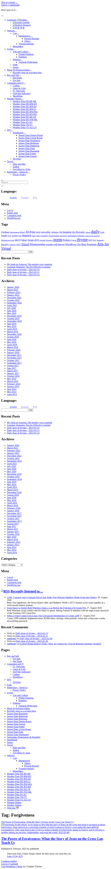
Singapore (100, 240)
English (25, 22)
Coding (16, 85)
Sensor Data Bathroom (28, 146)
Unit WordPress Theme (12, 866)
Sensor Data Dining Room (30, 135)
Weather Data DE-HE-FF (24, 117)
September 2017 (14, 363)
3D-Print (17, 159)
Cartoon (88, 232)
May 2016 (11, 378)
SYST (18, 244)
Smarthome (18, 132)
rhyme (82, 239)
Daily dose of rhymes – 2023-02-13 (31, 633)
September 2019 (14, 321)
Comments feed (14, 215)
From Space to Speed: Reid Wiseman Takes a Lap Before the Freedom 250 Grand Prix (46, 608)
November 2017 (14, 357)
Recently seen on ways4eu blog (27, 72)
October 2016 (13, 376)
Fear (9, 236)
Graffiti (15, 236)
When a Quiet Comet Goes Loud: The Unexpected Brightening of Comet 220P (43, 615)
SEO (94, 240)
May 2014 (11, 391)
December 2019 (14, 316)
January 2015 (13, 386)
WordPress (18, 96)
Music (24, 240)
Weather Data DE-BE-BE (24, 101)
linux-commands (42, 236)
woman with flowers (55, 244)
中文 (22, 28)
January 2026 (13, 287)
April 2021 (12, 305)
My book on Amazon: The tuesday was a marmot (29, 264)
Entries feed (12, 213)
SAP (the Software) (21, 93)
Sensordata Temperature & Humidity (23, 737)
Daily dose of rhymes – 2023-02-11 (31, 636)
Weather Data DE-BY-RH (25, 114)
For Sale (16, 80)
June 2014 (11, 389)
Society (5, 244)
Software (12, 245)
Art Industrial (65, 232)
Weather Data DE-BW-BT (25, 104)
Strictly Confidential (10, 5)
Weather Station (14, 98)
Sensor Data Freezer (27, 156)
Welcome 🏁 (13, 808)
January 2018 (13, 352)
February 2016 (13, 384)
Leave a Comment (9, 864)
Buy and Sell (13, 75)
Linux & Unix (19, 88)
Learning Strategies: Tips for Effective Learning (28, 267)
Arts (100, 244)
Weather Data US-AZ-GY (25, 127)
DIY (9, 130)
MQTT (18, 240)
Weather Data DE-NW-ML (25, 119)
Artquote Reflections (27, 62)
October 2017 (13, 360)
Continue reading (9, 861)
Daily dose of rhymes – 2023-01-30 (36, 638)
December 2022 (14, 297)
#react (22, 232)
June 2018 (11, 339)
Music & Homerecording (18, 70)
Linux (34, 236)
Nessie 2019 (33, 240)
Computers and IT (15, 83)
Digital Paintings (26, 54)
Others (27, 41)
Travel (10, 161)
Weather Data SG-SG (23, 122)
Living (10, 49)
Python (73, 240)
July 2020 (11, 308)
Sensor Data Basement (28, 151)
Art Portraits (78, 232)
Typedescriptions (26, 44)
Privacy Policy (19, 174)
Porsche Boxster (31, 38)
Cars (15, 33)
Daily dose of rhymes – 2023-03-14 (23, 275)
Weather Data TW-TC (23, 125)
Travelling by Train (21, 169)
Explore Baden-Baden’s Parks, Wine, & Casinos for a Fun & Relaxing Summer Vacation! (60, 644)
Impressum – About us (17, 172)
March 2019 (12, 331)
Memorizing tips (7, 240)
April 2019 (12, 329)
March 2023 (12, 290)
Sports (15, 67)
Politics (67, 240)
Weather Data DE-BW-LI (24, 109)
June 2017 (11, 368)
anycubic (46, 232)
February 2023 (13, 292)
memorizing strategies (92, 236)
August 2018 (13, 337)
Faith (15, 64)
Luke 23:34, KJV (15, 856)
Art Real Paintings (87, 244)
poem (57, 239)
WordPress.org (13, 218)
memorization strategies (57, 236)
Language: (12, 20)
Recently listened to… (27, 591)
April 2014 (12, 394)
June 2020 (11, 310)
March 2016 (12, 381)
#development (14, 232)
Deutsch (27, 25)
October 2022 (13, 300)
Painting (49, 240)
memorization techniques (76, 236)
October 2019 (13, 318)
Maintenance (24, 36)
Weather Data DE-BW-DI (24, 106)
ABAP (38, 232)
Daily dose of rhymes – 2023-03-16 (23, 269)
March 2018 (12, 347)
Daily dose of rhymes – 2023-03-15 (23, 272)
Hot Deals (17, 78)
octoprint (42, 240)
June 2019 (11, 323)
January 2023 (13, 295)
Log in (10, 210)
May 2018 (11, 342)
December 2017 (14, 355)
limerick (26, 235)
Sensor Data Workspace (29, 140)
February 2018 (13, 350)
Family (4, 235)
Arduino (55, 232)
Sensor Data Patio (26, 148)
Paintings (22, 57)
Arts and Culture (20, 51)
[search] (2, 180)
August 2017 (13, 365)
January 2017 (13, 373)
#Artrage (5, 232)
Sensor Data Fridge (27, 153)
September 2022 (14, 303)
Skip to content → (9, 2)
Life (20, 236)
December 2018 (14, 334)
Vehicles (11, 30)
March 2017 (12, 371)
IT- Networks (19, 91)
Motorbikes (18, 46)
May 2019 (11, 326)
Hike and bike (19, 164)
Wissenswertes (37, 244)
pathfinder (11, 638)
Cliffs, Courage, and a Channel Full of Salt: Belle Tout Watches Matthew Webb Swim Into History (52, 597)
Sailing (16, 166)
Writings (16, 59)
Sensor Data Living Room (30, 138)
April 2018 (12, 344)
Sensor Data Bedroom (28, 143)
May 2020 (11, 313)
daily (95, 231)
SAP (90, 240)
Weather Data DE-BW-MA (25, 112)
